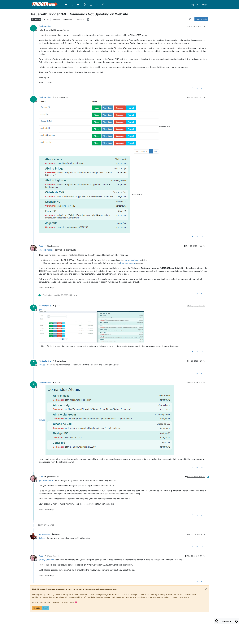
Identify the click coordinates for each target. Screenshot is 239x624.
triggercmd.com (131, 260)
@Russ (57, 306)
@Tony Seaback (52, 556)
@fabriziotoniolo (60, 97)
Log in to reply (201, 19)
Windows (37, 19)
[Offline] (34, 248)
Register (36, 608)
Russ (41, 246)
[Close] (206, 589)
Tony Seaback (44, 534)
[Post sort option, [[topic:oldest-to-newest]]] (190, 19)
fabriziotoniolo (45, 26)
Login (45, 608)
